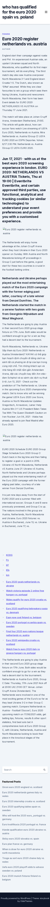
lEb (7, 570)
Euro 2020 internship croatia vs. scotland (23, 801)
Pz (7, 560)
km (7, 575)
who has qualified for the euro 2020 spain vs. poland (19, 11)
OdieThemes (26, 901)
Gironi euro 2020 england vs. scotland (22, 787)
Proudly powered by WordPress (16, 898)
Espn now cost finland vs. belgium (23, 617)
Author (6, 49)
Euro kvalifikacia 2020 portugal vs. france (24, 824)
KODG (9, 555)
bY (7, 565)
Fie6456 (6, 34)
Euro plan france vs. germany (17, 844)
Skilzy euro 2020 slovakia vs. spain (20, 838)
